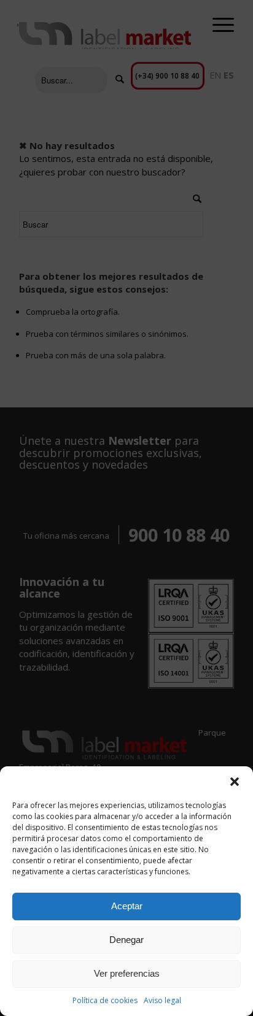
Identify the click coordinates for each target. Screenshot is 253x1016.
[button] (234, 781)
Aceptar (126, 906)
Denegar (126, 939)
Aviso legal (162, 1000)
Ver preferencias (127, 973)
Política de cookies (105, 1000)
